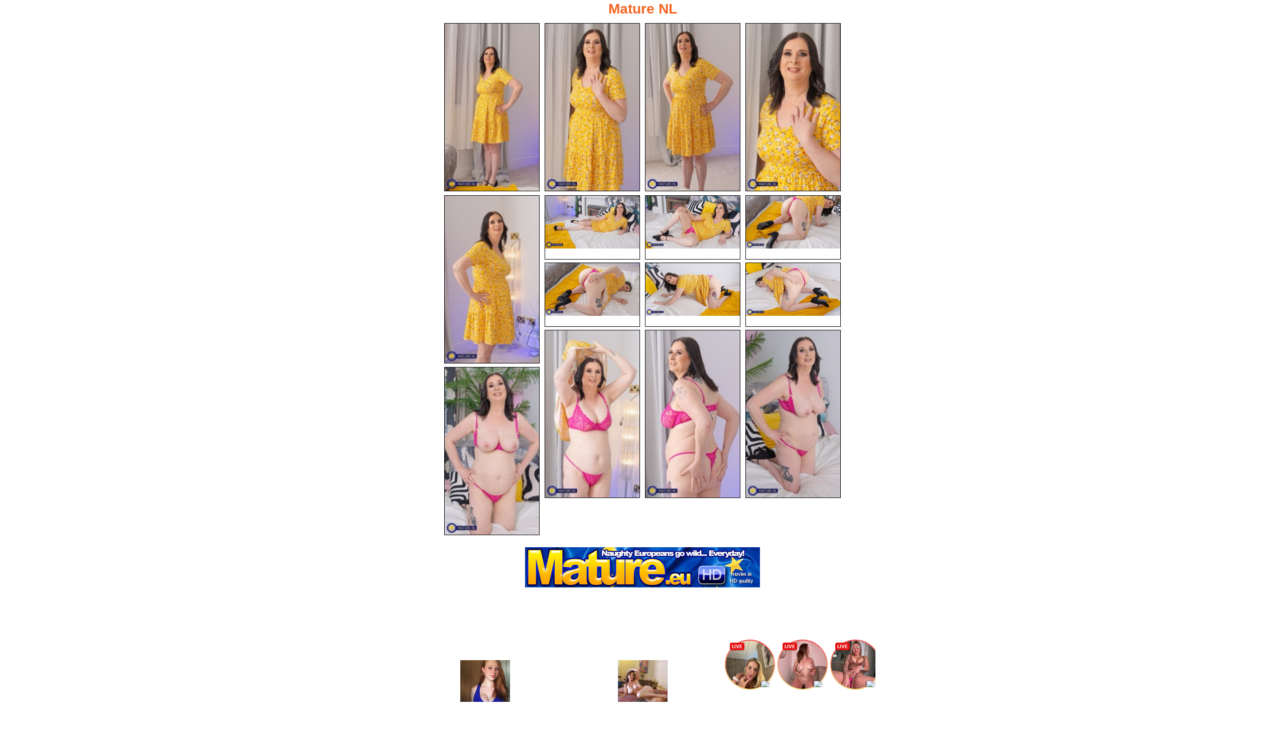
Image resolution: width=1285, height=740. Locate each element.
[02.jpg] (592, 107)
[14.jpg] (793, 414)
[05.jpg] (492, 279)
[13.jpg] (692, 414)
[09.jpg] (592, 295)
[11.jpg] (793, 295)
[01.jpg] (492, 107)
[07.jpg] (692, 227)
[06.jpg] (592, 227)
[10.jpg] (692, 295)
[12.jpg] (592, 414)
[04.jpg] (793, 107)
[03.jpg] (692, 107)
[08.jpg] (793, 227)
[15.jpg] (492, 451)
